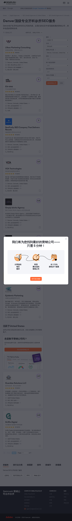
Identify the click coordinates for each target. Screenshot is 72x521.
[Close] (66, 239)
